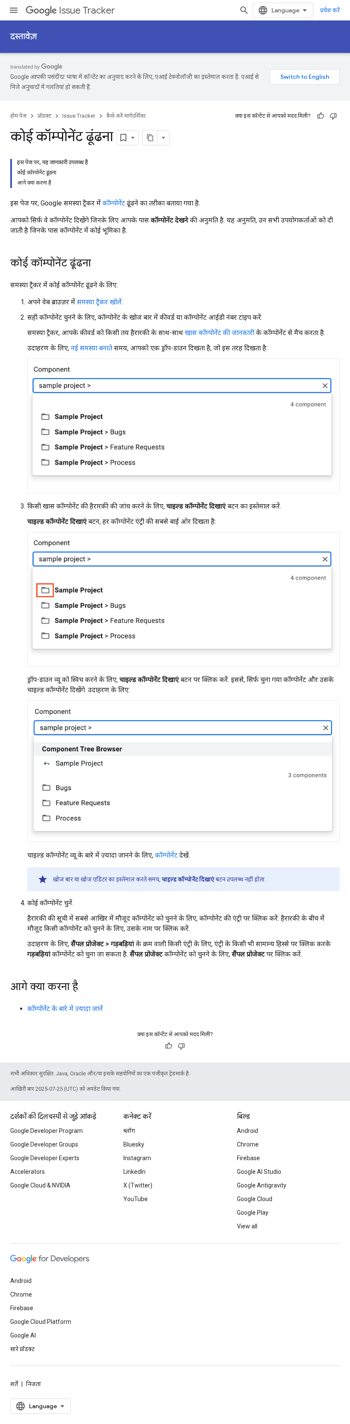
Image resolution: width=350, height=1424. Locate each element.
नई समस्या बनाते (91, 348)
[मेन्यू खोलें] (13, 10)
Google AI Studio (259, 1171)
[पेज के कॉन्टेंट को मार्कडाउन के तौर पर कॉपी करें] (150, 137)
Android (247, 1130)
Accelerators (27, 1171)
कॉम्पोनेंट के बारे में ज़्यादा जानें (65, 1009)
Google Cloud (254, 1199)
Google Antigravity (261, 1185)
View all (247, 1226)
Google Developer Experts (44, 1158)
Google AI (23, 1335)
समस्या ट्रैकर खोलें (99, 302)
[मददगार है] (320, 116)
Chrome (248, 1144)
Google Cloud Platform (40, 1321)
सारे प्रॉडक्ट (22, 1349)
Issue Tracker (87, 10)
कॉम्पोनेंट (113, 203)
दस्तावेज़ (23, 36)
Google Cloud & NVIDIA (40, 1185)
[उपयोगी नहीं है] (333, 116)
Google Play (252, 1212)
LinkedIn (134, 1171)
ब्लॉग (129, 1130)
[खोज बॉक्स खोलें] (244, 10)
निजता (33, 1384)
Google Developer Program (46, 1130)
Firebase (248, 1158)
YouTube (135, 1199)
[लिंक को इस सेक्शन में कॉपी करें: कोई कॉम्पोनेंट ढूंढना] (99, 264)
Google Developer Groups (44, 1144)
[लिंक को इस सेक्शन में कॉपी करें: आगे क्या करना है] (86, 987)
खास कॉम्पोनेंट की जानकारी (219, 333)
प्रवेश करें (330, 10)
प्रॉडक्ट (44, 116)
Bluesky (133, 1144)
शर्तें (14, 1384)
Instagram (137, 1158)
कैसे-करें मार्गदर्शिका (126, 116)
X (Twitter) (137, 1185)
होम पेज (18, 116)
